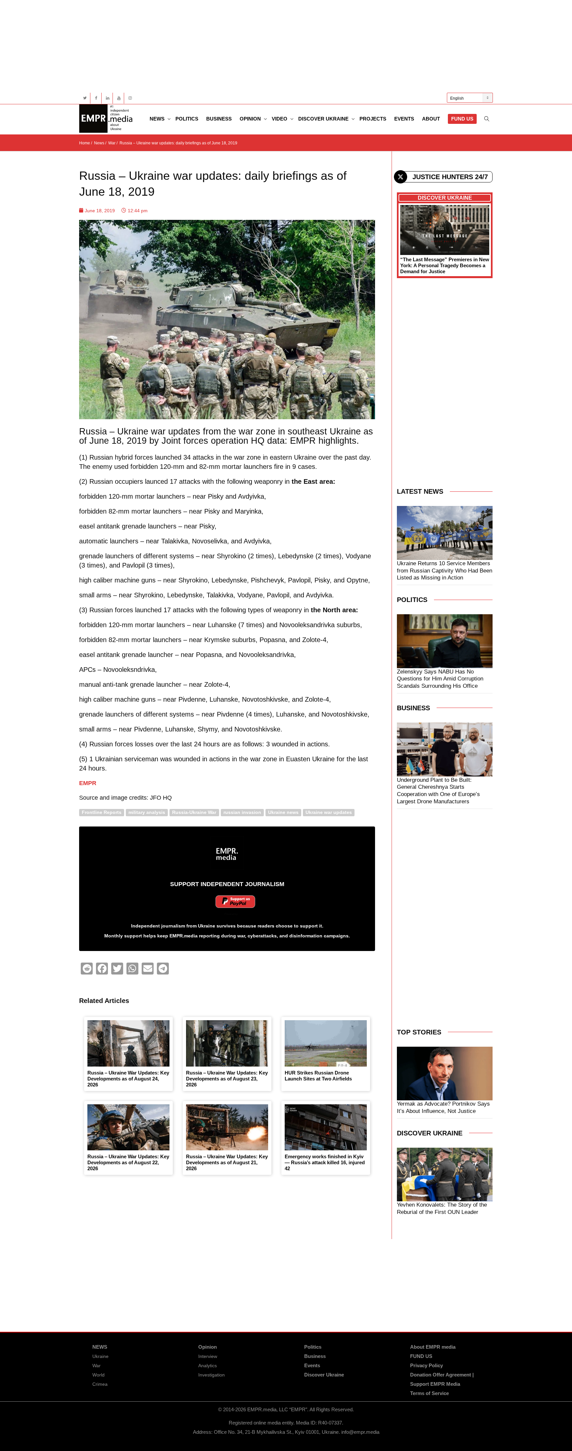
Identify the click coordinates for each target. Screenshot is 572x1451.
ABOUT (431, 119)
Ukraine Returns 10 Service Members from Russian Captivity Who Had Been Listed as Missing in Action (444, 570)
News (158, 119)
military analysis (146, 812)
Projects (372, 119)
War (96, 1365)
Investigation (211, 1374)
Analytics (207, 1365)
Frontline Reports (101, 812)
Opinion (251, 119)
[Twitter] (84, 98)
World (98, 1374)
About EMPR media (432, 1347)
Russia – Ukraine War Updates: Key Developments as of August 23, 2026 (227, 1078)
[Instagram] (129, 98)
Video (280, 119)
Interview (207, 1356)
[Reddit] (87, 969)
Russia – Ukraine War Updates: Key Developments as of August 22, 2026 (128, 1162)
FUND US (462, 119)
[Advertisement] (277, 46)
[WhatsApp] (132, 969)
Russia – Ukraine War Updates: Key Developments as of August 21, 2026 (227, 1162)
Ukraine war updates (329, 812)
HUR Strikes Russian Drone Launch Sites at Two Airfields (318, 1075)
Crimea (100, 1384)
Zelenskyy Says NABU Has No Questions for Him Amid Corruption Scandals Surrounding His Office (440, 679)
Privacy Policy (426, 1365)
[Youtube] (118, 98)
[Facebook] (96, 98)
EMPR (87, 783)
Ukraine (100, 1356)
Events (404, 119)
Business (219, 119)
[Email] (148, 969)
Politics (186, 119)
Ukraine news (283, 812)
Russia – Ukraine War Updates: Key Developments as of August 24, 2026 (128, 1078)
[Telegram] (163, 969)
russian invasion (242, 812)
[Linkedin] (107, 98)
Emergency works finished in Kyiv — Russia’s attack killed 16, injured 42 (325, 1162)
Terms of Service (429, 1393)
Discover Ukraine (324, 119)
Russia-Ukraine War (194, 812)
